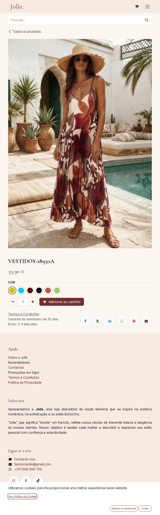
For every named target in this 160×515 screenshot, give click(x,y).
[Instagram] (14, 481)
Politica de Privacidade (25, 382)
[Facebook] (85, 321)
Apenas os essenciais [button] (124, 508)
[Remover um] (13, 302)
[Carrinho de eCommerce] (136, 6)
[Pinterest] (134, 321)
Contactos (16, 367)
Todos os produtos (26, 31)
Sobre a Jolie (18, 357)
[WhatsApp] (122, 321)
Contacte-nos (24, 459)
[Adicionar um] (33, 302)
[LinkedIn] (110, 321)
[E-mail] (146, 321)
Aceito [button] (145, 508)
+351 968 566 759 (28, 469)
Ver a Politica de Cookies (22, 496)
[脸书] (26, 481)
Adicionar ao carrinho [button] (64, 302)
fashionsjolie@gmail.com (32, 464)
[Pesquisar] (146, 20)
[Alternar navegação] (147, 6)
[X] (97, 321)
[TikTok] (38, 481)
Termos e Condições (23, 377)
